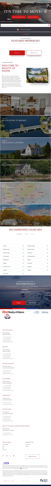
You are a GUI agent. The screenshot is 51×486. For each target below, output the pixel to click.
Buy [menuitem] (3, 446)
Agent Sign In (33, 456)
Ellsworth (29, 266)
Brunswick (29, 263)
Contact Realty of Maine (13, 86)
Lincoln (4, 245)
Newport (5, 270)
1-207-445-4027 (7, 416)
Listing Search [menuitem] (5, 444)
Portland (29, 270)
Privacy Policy (25, 468)
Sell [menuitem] (3, 447)
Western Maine (6, 252)
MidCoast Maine (31, 245)
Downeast (29, 252)
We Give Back (26, 34)
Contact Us (34, 52)
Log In (27, 446)
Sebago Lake (6, 259)
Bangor (29, 259)
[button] (48, 25)
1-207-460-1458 (7, 433)
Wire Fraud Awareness (25, 29)
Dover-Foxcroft (6, 266)
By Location (19, 234)
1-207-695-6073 (7, 402)
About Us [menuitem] (5, 449)
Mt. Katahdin (6, 256)
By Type (32, 234)
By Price (26, 234)
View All (17, 52)
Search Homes (33, 17)
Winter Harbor (6, 249)
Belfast (4, 263)
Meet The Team (32, 302)
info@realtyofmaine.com (8, 341)
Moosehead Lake (31, 256)
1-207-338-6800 (7, 353)
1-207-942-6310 (7, 337)
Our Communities (19, 17)
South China (5, 273)
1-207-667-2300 (7, 385)
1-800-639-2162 (7, 338)
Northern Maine (30, 249)
